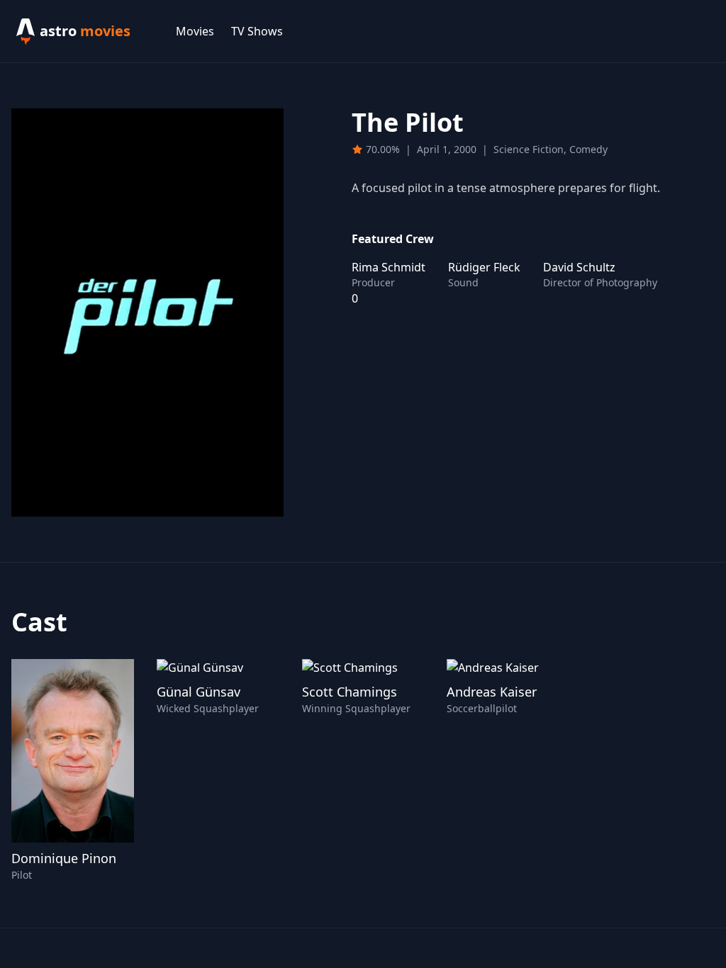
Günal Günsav (198, 691)
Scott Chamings (349, 691)
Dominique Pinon (63, 858)
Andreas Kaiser (492, 691)
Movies (195, 31)
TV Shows (257, 31)
